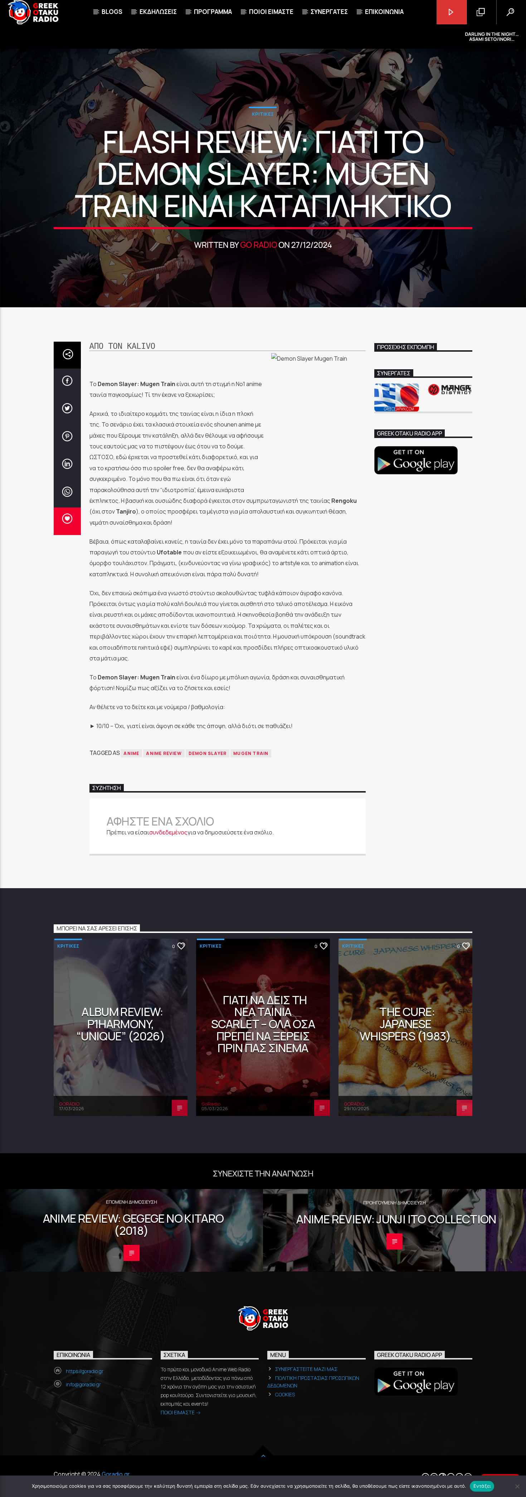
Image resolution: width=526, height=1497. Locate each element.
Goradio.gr (116, 1474)
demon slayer (208, 753)
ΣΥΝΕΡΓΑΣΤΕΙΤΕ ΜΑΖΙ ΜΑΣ (306, 1369)
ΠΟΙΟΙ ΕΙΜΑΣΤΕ (178, 1412)
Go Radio (258, 244)
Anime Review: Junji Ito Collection (396, 1219)
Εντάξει (482, 1486)
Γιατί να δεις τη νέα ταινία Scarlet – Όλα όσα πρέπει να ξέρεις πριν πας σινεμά (263, 1024)
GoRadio (210, 1104)
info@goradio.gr (83, 1384)
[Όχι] (517, 1486)
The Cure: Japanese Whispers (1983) (405, 1024)
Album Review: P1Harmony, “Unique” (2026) (120, 1024)
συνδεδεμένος (168, 832)
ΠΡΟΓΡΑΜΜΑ (213, 12)
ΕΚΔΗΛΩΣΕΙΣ (158, 12)
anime (131, 753)
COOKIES (285, 1394)
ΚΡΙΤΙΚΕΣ (263, 114)
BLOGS (112, 12)
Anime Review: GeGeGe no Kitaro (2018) (133, 1224)
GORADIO (69, 1104)
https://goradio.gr (84, 1371)
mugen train (250, 753)
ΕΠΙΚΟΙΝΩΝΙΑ (384, 12)
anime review (163, 753)
